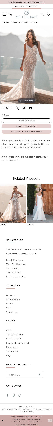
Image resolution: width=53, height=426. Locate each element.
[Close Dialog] (2, 420)
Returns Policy (27, 411)
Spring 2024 (30, 22)
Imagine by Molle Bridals (18, 342)
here (36, 424)
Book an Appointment (26, 126)
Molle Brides (12, 347)
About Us (10, 295)
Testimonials (12, 351)
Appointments (13, 299)
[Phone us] (11, 13)
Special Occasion (14, 334)
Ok (50, 420)
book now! (40, 2)
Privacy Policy (25, 409)
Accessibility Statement (42, 409)
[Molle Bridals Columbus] (26, 14)
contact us (7, 147)
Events (9, 303)
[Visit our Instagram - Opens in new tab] (13, 395)
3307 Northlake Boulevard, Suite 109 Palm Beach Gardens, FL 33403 (23, 251)
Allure (16, 22)
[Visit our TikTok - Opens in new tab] (19, 395)
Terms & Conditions (9, 409)
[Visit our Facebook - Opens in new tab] (7, 395)
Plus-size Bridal (13, 338)
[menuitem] (4, 13)
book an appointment (29, 147)
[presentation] (13, 203)
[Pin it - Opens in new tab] (24, 108)
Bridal (9, 330)
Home (6, 22)
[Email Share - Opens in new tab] (30, 108)
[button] (4, 13)
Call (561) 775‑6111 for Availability (26, 132)
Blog (8, 355)
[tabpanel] (26, 65)
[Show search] (42, 13)
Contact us (12, 311)
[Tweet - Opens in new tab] (17, 108)
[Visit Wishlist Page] (48, 13)
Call (3, 160)
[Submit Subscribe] (39, 375)
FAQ (8, 307)
